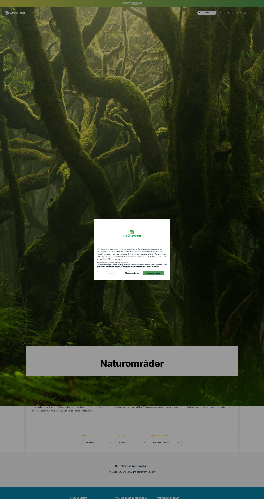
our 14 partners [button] (121, 249)
